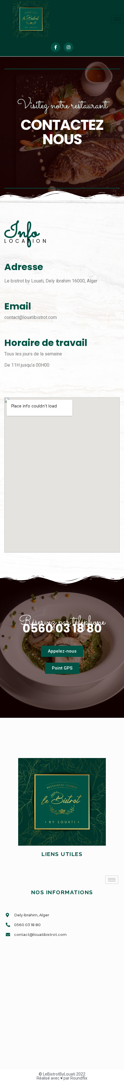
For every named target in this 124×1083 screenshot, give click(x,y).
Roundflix (78, 1078)
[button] (62, 651)
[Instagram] (68, 47)
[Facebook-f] (55, 47)
